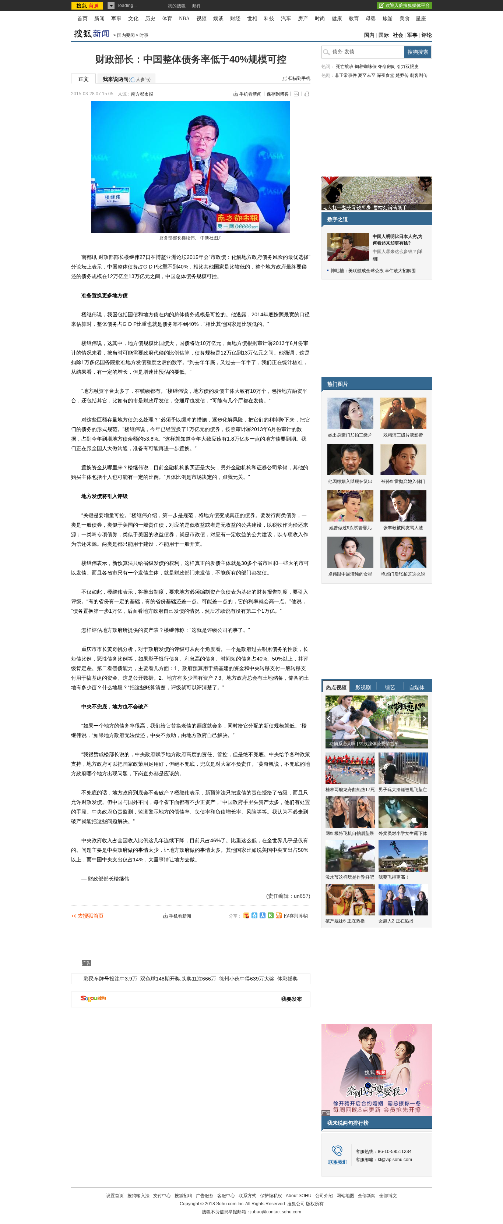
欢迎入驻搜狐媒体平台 (408, 5)
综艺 (390, 687)
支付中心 (162, 1195)
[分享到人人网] (262, 915)
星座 (421, 18)
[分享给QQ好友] (254, 915)
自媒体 (417, 687)
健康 (337, 18)
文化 (133, 18)
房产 (303, 18)
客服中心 (226, 1195)
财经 (235, 18)
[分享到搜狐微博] (246, 915)
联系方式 (247, 1195)
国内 (369, 35)
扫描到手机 (299, 78)
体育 (167, 18)
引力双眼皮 (408, 66)
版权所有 (315, 1203)
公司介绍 (324, 1195)
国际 (384, 35)
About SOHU (299, 1195)
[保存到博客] (296, 915)
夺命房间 (386, 66)
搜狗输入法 (138, 1195)
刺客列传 (419, 75)
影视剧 (363, 687)
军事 (116, 18)
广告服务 (205, 1195)
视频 (201, 18)
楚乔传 (402, 75)
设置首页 (115, 1195)
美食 (405, 18)
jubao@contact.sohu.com (275, 1211)
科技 (269, 18)
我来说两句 (127, 79)
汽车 (286, 18)
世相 (252, 18)
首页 (82, 18)
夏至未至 (367, 75)
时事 (144, 35)
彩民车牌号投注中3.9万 (110, 979)
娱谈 (218, 18)
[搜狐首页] (87, 5)
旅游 (388, 18)
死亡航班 (344, 66)
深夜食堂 (385, 75)
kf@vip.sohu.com (395, 1159)
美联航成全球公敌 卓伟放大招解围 (382, 270)
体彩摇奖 (287, 979)
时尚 (320, 18)
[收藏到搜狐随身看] (271, 915)
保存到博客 (278, 94)
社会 (398, 35)
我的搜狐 (177, 5)
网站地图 (345, 1195)
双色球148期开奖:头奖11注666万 (178, 979)
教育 (354, 18)
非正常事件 (346, 75)
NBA (184, 18)
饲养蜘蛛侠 (366, 66)
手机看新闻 (250, 94)
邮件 (196, 5)
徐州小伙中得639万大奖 (246, 979)
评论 (427, 35)
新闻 (99, 18)
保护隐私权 (271, 1195)
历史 (150, 18)
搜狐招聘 (183, 1195)
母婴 (371, 18)
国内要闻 (126, 35)
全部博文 (388, 1195)
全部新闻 (367, 1195)
